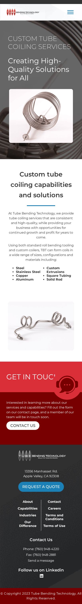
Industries (27, 515)
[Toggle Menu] (70, 12)
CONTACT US (22, 425)
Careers (54, 508)
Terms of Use (54, 526)
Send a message (41, 560)
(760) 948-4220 (47, 549)
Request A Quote (41, 486)
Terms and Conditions (54, 517)
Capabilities (28, 508)
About (28, 502)
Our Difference (27, 524)
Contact (54, 502)
